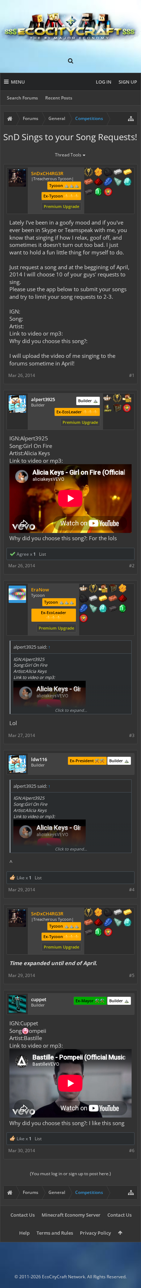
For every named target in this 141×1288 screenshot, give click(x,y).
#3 (131, 735)
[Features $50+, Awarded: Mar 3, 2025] (83, 599)
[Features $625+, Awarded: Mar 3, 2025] (122, 609)
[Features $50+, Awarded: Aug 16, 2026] (108, 173)
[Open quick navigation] (130, 118)
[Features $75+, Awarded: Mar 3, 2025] (93, 599)
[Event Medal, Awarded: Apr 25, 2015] (88, 173)
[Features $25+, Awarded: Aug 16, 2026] (98, 173)
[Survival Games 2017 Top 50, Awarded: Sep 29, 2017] (107, 409)
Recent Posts (58, 98)
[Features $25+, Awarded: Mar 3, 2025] (122, 589)
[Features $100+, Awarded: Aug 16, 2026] (127, 173)
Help (24, 1233)
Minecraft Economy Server (71, 1215)
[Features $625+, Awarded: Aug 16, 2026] (98, 192)
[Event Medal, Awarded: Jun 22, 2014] (117, 399)
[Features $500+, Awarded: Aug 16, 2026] (88, 192)
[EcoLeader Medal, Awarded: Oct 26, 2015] (83, 589)
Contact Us (22, 1215)
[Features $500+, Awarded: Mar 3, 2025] (112, 609)
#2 (131, 565)
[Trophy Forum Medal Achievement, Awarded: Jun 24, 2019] (127, 409)
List (42, 554)
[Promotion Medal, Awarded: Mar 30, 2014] (112, 589)
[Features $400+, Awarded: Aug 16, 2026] (127, 182)
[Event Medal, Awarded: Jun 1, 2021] (93, 589)
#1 (131, 375)
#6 (131, 1150)
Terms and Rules (55, 1233)
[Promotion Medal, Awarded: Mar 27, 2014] (117, 409)
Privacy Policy (95, 1233)
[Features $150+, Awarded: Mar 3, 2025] (112, 599)
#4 (131, 889)
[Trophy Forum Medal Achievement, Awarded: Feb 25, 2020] (108, 192)
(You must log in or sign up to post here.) (70, 1174)
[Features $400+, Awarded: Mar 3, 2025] (103, 609)
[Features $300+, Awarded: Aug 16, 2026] (118, 182)
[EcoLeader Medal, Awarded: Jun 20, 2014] (107, 399)
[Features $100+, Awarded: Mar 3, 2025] (103, 599)
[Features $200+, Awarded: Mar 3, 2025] (122, 599)
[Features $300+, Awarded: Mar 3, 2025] (93, 609)
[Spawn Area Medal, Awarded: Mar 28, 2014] (127, 399)
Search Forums (22, 98)
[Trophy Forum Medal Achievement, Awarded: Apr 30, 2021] (83, 619)
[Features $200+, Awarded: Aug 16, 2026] (98, 182)
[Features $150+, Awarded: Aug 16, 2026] (88, 182)
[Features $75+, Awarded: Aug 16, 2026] (118, 173)
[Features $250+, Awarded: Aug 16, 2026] (108, 182)
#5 (131, 975)
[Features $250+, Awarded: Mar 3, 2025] (83, 609)
